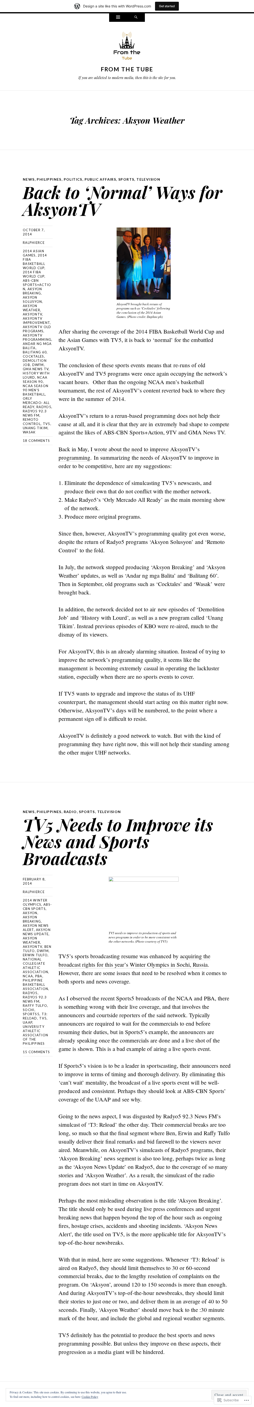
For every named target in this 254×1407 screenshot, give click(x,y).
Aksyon (30, 913)
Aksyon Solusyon (32, 299)
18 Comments (36, 441)
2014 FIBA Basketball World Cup (35, 261)
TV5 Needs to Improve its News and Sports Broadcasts (118, 841)
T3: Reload (35, 1016)
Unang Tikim (35, 428)
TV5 (46, 424)
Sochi (28, 1010)
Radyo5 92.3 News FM (35, 413)
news (29, 179)
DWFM (38, 365)
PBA (38, 976)
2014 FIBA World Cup (33, 274)
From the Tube (127, 69)
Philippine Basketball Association (35, 984)
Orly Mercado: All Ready (36, 402)
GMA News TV (36, 369)
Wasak (29, 432)
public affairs (100, 179)
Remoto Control (32, 422)
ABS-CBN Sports (37, 906)
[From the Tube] (127, 47)
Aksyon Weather (31, 308)
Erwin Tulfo (35, 955)
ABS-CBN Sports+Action (37, 285)
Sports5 (31, 1014)
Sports (126, 179)
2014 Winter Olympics (35, 902)
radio (70, 812)
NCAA (28, 976)
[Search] (136, 17)
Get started (167, 6)
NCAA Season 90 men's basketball (35, 390)
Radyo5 (43, 407)
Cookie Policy (90, 1397)
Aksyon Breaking (32, 291)
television (148, 179)
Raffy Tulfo (35, 1006)
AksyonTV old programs (37, 329)
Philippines (49, 179)
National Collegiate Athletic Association (35, 965)
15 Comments (36, 1052)
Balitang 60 (35, 352)
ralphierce (34, 243)
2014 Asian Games (33, 253)
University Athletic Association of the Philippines (35, 1035)
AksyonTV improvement (36, 320)
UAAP (27, 1022)
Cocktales (33, 356)
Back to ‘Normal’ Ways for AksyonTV (122, 200)
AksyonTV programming (37, 337)
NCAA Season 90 (35, 379)
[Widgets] (118, 17)
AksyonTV (32, 314)
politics (73, 179)
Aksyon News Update (37, 932)
